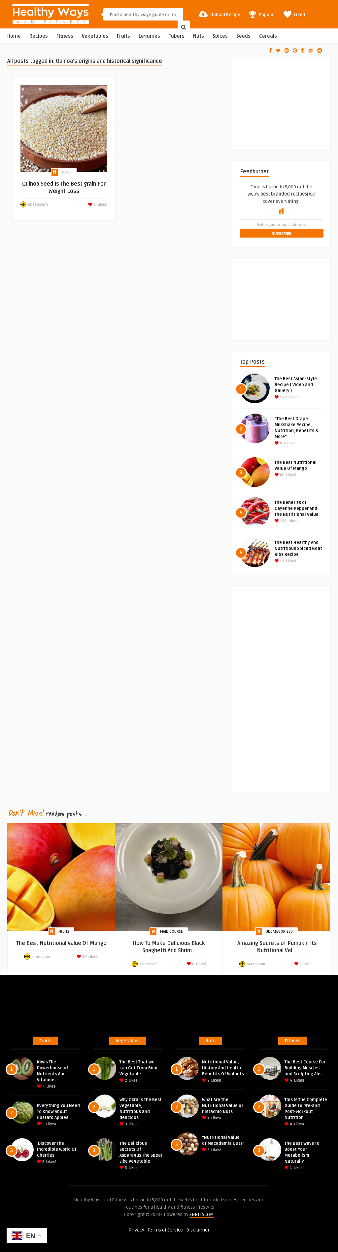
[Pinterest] (295, 51)
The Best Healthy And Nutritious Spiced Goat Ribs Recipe (298, 548)
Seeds (243, 36)
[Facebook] (270, 51)
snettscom (38, 204)
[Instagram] (287, 51)
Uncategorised (279, 931)
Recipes (38, 36)
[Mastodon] (310, 51)
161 (283, 520)
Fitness (64, 36)
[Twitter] (278, 51)
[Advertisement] (289, 98)
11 (282, 561)
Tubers (177, 36)
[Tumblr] (302, 51)
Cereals (268, 36)
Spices (220, 36)
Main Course (171, 931)
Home (14, 36)
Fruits (123, 36)
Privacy (136, 1230)
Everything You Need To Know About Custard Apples (58, 1111)
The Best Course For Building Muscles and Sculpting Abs (305, 1068)
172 (283, 397)
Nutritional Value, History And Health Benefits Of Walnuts (223, 1068)
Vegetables (95, 36)
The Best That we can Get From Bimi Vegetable (138, 1068)
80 (282, 474)
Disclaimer (198, 1230)
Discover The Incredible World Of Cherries (57, 1149)
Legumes (149, 36)
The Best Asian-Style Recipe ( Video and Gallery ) (296, 384)
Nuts (198, 36)
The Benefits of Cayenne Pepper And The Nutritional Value (297, 508)
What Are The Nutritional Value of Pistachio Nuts (222, 1105)
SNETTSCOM (201, 1214)
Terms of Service (165, 1230)
